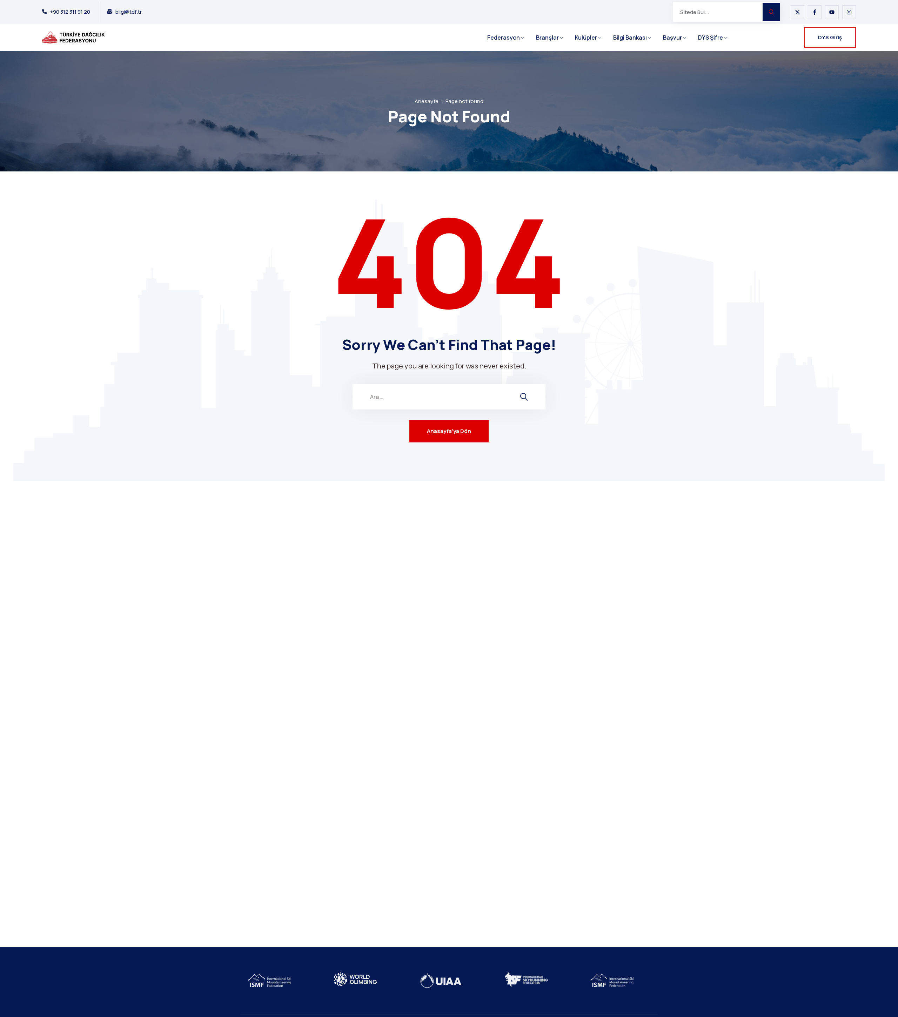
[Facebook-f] (815, 12)
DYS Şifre (710, 37)
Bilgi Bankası (630, 37)
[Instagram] (849, 12)
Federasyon (503, 37)
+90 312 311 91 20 (70, 11)
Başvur (672, 37)
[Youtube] (832, 12)
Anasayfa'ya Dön (449, 431)
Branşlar (547, 37)
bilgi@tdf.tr (128, 11)
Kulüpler (586, 37)
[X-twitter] (797, 12)
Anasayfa (426, 101)
